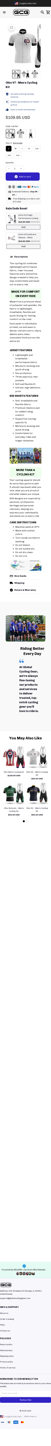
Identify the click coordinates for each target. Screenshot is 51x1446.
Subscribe (25, 1400)
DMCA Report (30, 1416)
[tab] (24, 821)
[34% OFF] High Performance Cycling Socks (28, 217)
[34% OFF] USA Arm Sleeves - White (27, 236)
